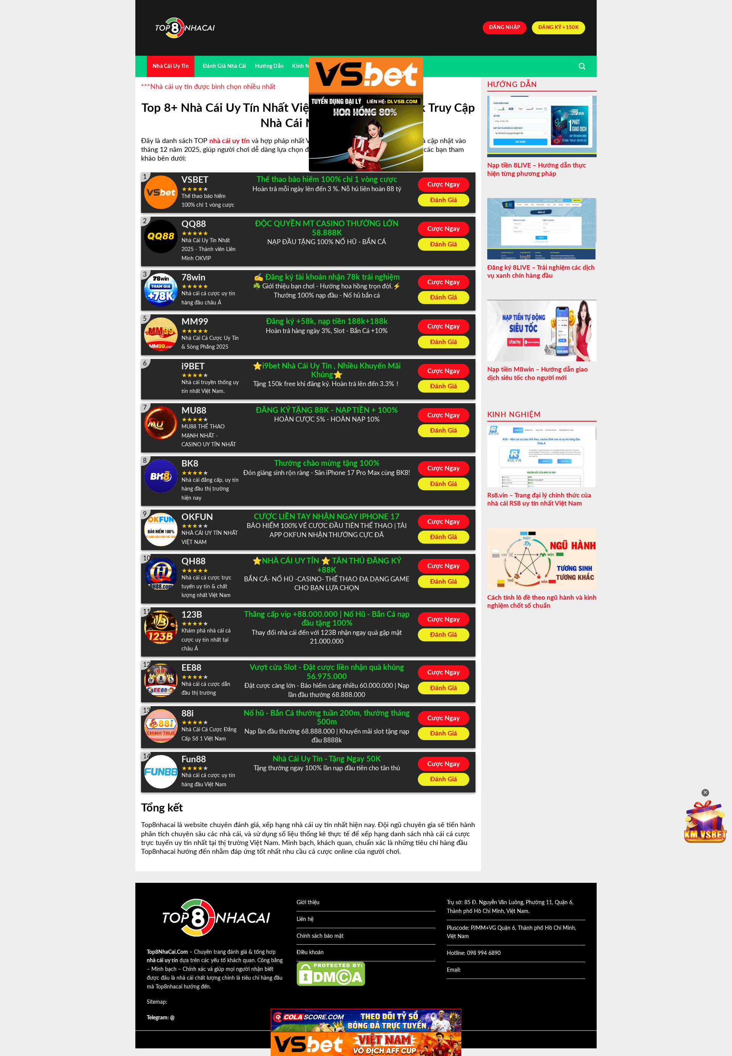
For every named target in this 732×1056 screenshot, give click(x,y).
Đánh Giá (443, 200)
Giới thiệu (308, 902)
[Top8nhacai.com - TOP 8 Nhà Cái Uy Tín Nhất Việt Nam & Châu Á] (185, 28)
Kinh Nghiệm (308, 66)
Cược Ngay (443, 184)
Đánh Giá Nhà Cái (225, 66)
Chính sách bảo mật (320, 936)
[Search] (582, 66)
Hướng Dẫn (269, 66)
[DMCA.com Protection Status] (331, 973)
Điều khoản (310, 952)
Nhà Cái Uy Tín (170, 66)
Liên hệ (305, 919)
